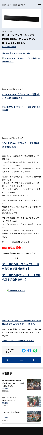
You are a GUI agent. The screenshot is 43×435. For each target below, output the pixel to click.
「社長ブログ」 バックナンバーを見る (18, 340)
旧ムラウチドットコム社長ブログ (13, 5)
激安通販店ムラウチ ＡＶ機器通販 (16, 53)
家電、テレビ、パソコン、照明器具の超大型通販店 (21, 322)
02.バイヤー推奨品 (9, 47)
